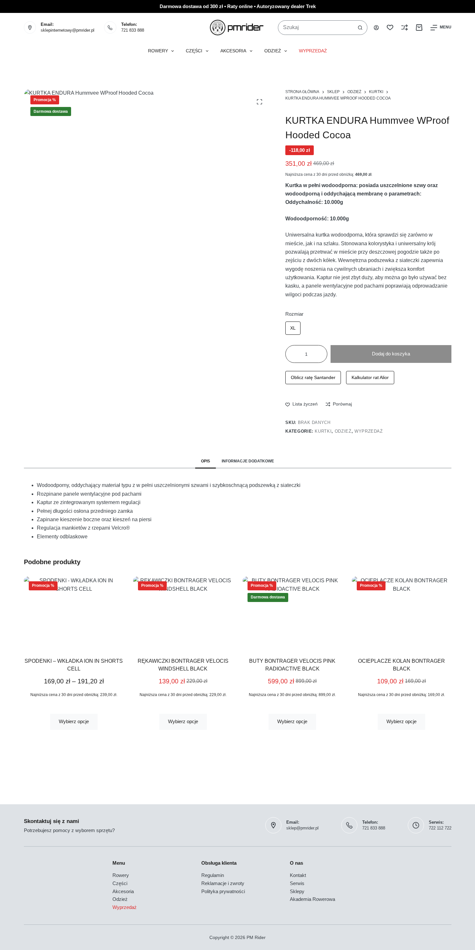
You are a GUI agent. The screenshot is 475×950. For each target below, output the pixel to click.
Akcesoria (233, 50)
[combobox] (315, 27)
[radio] (293, 328)
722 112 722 (440, 828)
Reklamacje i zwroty (222, 883)
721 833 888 (132, 30)
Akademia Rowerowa (312, 899)
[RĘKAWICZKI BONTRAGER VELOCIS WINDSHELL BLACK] (183, 612)
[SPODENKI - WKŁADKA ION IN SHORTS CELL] (73, 612)
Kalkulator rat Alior (370, 377)
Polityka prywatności (223, 891)
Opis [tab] (205, 461)
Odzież (272, 50)
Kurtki (323, 431)
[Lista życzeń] (390, 27)
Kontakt (298, 875)
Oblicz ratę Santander (313, 377)
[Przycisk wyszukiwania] (360, 28)
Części (194, 50)
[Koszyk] (419, 27)
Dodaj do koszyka (391, 353)
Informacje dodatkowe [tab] (248, 461)
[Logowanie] (376, 27)
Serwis (297, 883)
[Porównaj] (404, 27)
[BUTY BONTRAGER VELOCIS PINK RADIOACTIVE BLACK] (292, 612)
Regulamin (212, 875)
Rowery (158, 50)
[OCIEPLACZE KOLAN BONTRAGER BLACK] (401, 612)
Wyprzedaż (313, 50)
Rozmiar (294, 314)
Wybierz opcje (73, 721)
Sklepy (297, 891)
